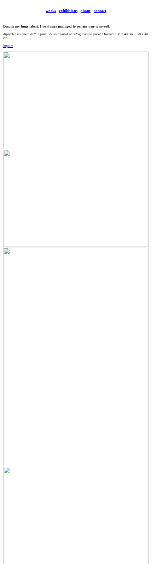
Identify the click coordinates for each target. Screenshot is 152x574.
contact (100, 11)
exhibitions (68, 11)
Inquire (8, 46)
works (51, 11)
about (85, 11)
